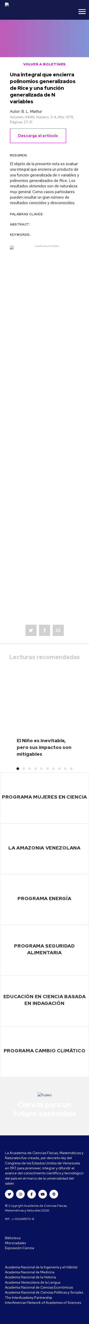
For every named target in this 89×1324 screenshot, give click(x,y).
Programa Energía (44, 898)
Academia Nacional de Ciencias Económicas (39, 1287)
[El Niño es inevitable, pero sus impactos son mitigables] (44, 715)
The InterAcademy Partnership (28, 1297)
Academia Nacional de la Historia (30, 1277)
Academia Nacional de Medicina (29, 1272)
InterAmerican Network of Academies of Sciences (43, 1302)
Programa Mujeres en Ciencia (44, 797)
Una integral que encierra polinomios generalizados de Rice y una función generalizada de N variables (43, 88)
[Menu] (82, 11)
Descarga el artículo (38, 135)
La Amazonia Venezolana (44, 847)
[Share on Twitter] (31, 630)
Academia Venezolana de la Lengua (32, 1282)
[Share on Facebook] (44, 630)
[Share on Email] (58, 630)
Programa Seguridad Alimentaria (44, 949)
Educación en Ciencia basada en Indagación (44, 999)
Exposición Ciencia (19, 1248)
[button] (18, 768)
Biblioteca (13, 1238)
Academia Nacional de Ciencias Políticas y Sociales (44, 1292)
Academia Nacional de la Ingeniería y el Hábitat (41, 1267)
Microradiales (15, 1243)
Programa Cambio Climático (45, 1050)
